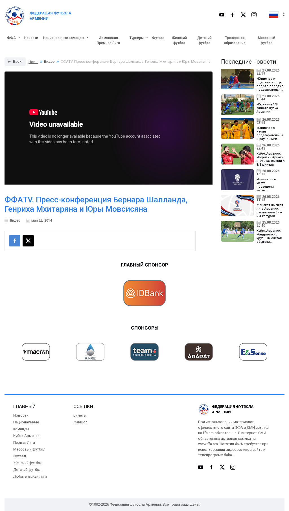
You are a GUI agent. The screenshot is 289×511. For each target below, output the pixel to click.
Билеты (80, 415)
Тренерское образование (235, 40)
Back (17, 61)
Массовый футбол (266, 40)
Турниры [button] (137, 38)
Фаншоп (80, 422)
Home (33, 62)
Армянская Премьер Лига (108, 40)
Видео (49, 61)
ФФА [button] (11, 38)
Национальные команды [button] (63, 38)
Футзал (158, 38)
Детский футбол (204, 40)
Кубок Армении (26, 436)
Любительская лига (30, 476)
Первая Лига (24, 442)
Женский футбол (179, 40)
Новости (31, 38)
